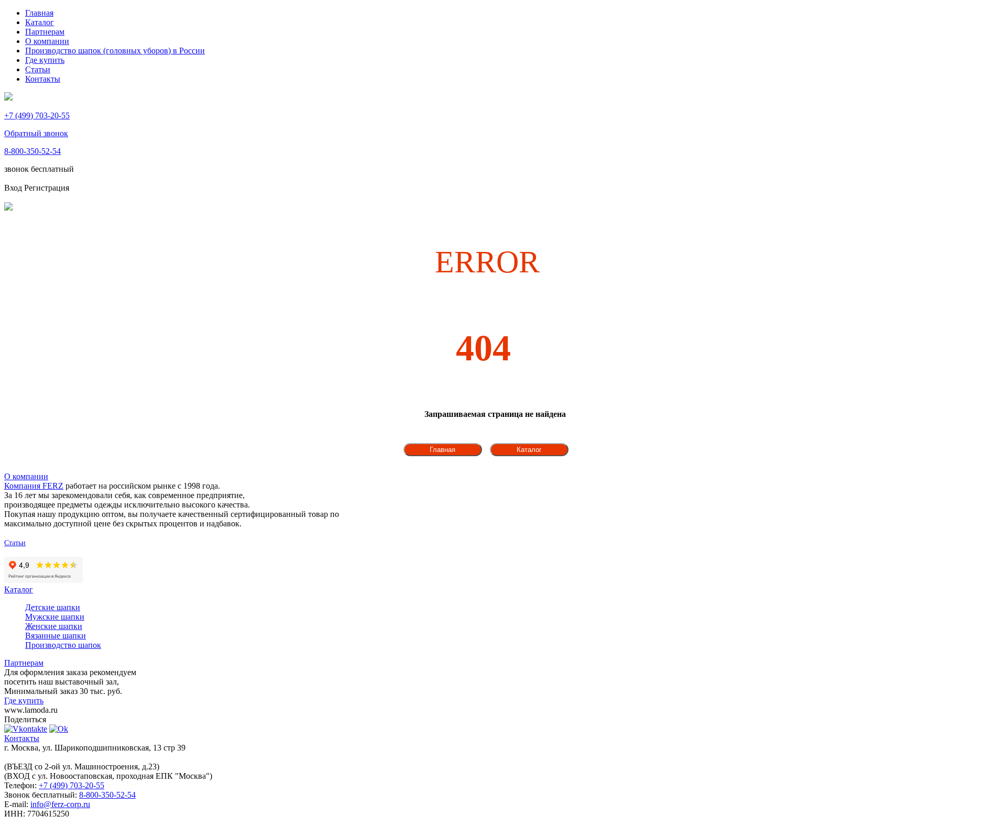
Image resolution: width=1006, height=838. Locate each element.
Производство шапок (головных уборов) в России (115, 50)
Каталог (39, 22)
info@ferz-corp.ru (60, 804)
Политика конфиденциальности (54, 552)
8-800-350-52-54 (32, 151)
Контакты (42, 78)
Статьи (37, 69)
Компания (33, 485)
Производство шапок (63, 645)
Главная (39, 12)
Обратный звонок (36, 133)
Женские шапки (53, 626)
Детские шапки (52, 607)
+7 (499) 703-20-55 (37, 115)
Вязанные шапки (55, 635)
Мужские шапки (54, 616)
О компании (47, 41)
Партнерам (44, 31)
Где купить (44, 60)
